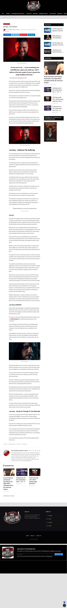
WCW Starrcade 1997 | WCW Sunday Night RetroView (33, 480)
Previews (29, 13)
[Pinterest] (4, 80)
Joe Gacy (18, 444)
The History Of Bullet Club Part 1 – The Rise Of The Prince (57, 51)
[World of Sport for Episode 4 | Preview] (47, 44)
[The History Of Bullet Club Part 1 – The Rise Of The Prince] (47, 51)
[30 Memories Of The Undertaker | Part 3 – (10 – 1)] (21, 472)
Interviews (53, 13)
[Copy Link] (4, 87)
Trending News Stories (17, 13)
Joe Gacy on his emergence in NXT (18, 78)
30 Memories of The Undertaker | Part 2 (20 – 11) (57, 108)
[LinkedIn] (4, 77)
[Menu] (2, 13)
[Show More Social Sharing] (37, 35)
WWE (18, 416)
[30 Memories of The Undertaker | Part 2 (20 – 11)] (47, 108)
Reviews (35, 13)
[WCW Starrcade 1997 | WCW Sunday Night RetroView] (34, 472)
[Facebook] (4, 70)
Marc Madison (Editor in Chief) (13, 29)
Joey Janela (32, 112)
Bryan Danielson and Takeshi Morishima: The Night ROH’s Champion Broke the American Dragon (8, 483)
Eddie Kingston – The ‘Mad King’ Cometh (57, 37)
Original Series (43, 13)
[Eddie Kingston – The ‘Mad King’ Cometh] (47, 37)
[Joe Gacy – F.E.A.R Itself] (21, 50)
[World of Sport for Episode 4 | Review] (47, 30)
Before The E (6, 24)
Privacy (32, 535)
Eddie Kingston (15, 319)
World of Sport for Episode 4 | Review (57, 30)
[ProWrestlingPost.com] (33, 6)
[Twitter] (4, 74)
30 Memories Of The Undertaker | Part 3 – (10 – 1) (21, 479)
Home (8, 13)
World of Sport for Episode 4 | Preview (57, 44)
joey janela (24, 444)
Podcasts (59, 13)
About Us (38, 535)
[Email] (4, 84)
